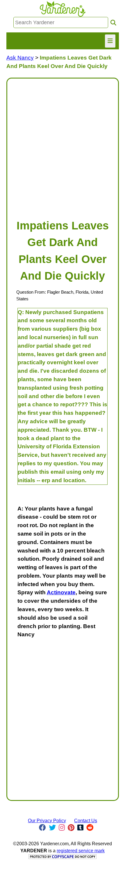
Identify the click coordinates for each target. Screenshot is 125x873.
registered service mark (81, 850)
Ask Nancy (20, 58)
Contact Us (85, 820)
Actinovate (61, 592)
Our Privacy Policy (47, 820)
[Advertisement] (62, 146)
